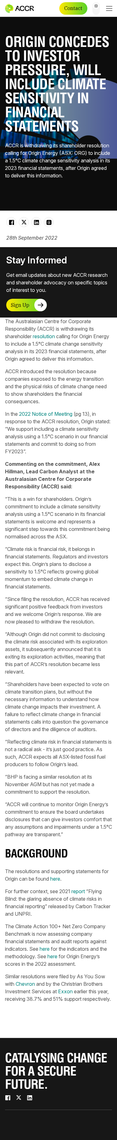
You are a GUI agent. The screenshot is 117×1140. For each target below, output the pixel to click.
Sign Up (20, 305)
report (78, 891)
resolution (44, 336)
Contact (73, 8)
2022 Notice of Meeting (45, 414)
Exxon (65, 991)
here (55, 879)
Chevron (25, 984)
